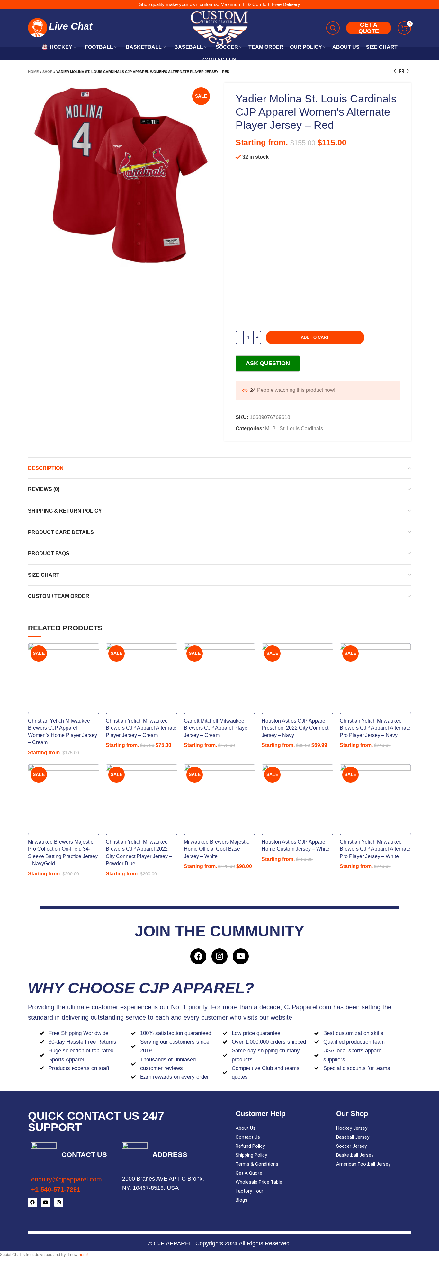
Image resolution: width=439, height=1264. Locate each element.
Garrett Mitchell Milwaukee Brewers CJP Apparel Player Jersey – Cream (216, 728)
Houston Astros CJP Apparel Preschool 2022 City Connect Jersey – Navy (295, 728)
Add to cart (315, 337)
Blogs (241, 1200)
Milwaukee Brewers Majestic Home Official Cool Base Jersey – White (216, 849)
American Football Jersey (363, 1164)
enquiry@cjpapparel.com (66, 1179)
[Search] (333, 28)
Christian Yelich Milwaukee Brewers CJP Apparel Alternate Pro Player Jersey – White (375, 849)
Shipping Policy (251, 1155)
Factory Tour (249, 1191)
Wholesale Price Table (259, 1182)
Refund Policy (250, 1146)
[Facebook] (198, 956)
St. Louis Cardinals (301, 428)
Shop (47, 72)
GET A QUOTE (368, 28)
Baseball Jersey (352, 1137)
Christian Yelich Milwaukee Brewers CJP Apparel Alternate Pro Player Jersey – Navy (375, 728)
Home (33, 72)
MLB (270, 428)
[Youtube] (241, 956)
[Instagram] (219, 956)
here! (83, 1254)
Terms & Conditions (257, 1164)
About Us (245, 1128)
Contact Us (248, 1137)
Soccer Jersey (351, 1146)
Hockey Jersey (351, 1128)
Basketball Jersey (354, 1155)
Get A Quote (249, 1173)
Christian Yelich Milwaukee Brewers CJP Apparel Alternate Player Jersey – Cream (141, 728)
